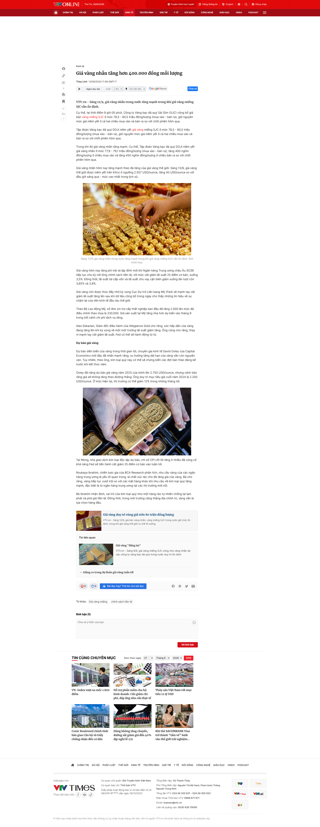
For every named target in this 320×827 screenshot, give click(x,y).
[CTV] (240, 793)
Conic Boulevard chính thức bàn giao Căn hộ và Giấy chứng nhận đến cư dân (90, 735)
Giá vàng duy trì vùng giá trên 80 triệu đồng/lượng (138, 514)
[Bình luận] (63, 82)
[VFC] (240, 783)
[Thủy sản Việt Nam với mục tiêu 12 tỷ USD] (174, 675)
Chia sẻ (192, 88)
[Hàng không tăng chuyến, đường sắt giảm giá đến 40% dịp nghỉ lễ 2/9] (132, 716)
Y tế (176, 12)
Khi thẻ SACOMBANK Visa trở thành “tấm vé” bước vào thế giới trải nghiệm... (173, 735)
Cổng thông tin (210, 4)
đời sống (190, 12)
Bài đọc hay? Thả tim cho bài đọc (125, 586)
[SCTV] (240, 804)
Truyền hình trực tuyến (182, 4)
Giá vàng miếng (98, 601)
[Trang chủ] (55, 12)
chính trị (68, 12)
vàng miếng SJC (93, 117)
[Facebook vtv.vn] (240, 4)
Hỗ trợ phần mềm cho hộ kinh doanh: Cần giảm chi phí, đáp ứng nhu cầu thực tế (132, 694)
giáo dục (225, 12)
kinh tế (129, 12)
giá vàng (138, 129)
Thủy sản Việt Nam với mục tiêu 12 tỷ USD (174, 692)
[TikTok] (90, 794)
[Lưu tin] (63, 101)
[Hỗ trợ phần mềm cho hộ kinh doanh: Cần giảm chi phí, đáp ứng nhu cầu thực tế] (132, 675)
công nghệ (207, 12)
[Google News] (158, 88)
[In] (63, 94)
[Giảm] (63, 118)
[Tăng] (63, 108)
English (229, 4)
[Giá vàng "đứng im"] (96, 554)
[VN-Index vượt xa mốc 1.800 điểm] (91, 675)
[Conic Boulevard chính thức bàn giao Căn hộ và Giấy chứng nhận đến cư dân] (91, 716)
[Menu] (265, 13)
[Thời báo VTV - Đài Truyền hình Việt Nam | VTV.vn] (66, 4)
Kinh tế (80, 66)
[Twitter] (186, 586)
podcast (253, 12)
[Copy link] (63, 75)
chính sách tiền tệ (121, 601)
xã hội (82, 12)
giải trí (164, 12)
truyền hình (146, 12)
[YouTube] (84, 794)
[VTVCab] (258, 793)
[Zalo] (180, 586)
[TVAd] (258, 783)
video (239, 12)
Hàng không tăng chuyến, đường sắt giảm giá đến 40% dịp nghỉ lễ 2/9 (132, 735)
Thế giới (114, 12)
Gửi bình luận (188, 644)
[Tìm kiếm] (247, 4)
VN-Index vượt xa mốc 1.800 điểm (91, 692)
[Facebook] (63, 68)
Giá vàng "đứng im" (128, 545)
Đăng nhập (261, 4)
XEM (188, 658)
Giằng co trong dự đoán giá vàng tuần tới (108, 572)
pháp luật (98, 12)
